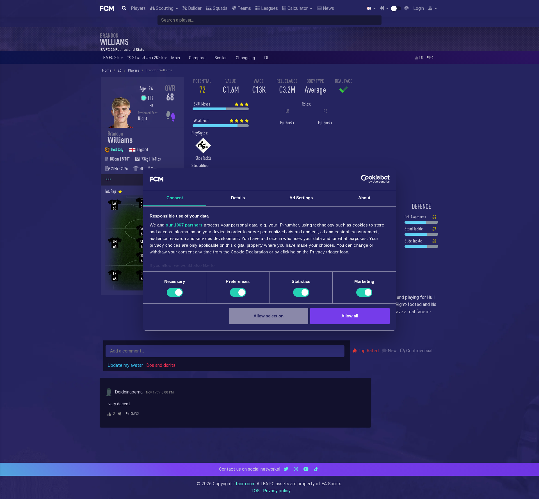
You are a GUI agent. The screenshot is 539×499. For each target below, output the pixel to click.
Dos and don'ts (160, 365)
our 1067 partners (184, 225)
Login (418, 8)
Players (138, 8)
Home (106, 70)
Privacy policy (277, 490)
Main (175, 58)
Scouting (165, 8)
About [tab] (364, 197)
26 (120, 70)
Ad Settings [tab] (301, 197)
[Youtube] (306, 469)
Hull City (117, 149)
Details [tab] (238, 197)
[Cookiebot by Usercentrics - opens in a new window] (365, 179)
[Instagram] (296, 469)
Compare (197, 58)
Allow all (349, 315)
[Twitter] (286, 469)
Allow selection (268, 315)
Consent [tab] (174, 197)
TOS (255, 490)
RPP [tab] (108, 179)
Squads (219, 8)
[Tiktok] (316, 469)
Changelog (245, 58)
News (328, 8)
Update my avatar (125, 365)
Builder (194, 8)
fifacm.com (244, 483)
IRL (266, 58)
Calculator (297, 8)
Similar (220, 58)
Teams (243, 8)
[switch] (238, 292)
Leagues (269, 8)
